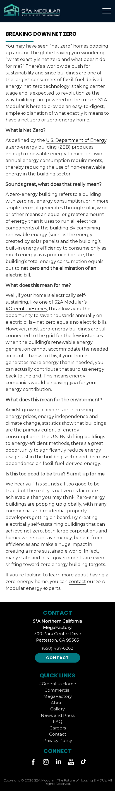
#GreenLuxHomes (26, 308)
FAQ (57, 721)
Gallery (57, 709)
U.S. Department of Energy (76, 140)
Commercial (57, 690)
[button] (106, 11)
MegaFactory (57, 696)
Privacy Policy (57, 740)
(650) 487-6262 (57, 648)
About (57, 702)
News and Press (58, 715)
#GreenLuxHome (57, 683)
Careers (57, 728)
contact (77, 581)
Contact (57, 658)
